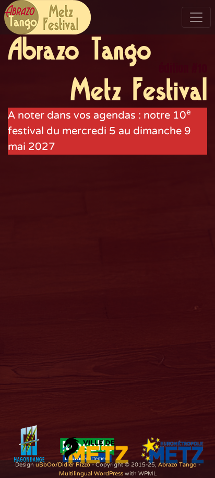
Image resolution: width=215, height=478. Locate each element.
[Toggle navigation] (196, 17)
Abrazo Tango (177, 464)
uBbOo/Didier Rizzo (62, 464)
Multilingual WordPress (91, 473)
